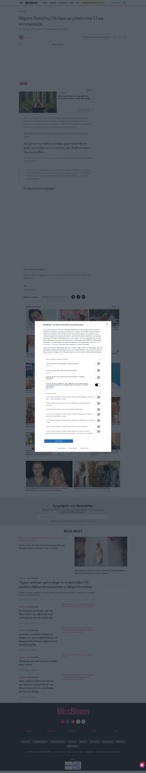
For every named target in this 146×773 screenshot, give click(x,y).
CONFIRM (58, 441)
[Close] (107, 325)
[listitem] (73, 359)
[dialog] (73, 386)
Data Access (73, 448)
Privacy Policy (84, 448)
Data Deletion (62, 448)
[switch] (97, 363)
